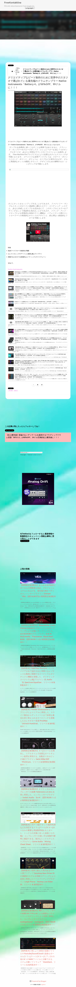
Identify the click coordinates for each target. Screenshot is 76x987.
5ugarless (43, 984)
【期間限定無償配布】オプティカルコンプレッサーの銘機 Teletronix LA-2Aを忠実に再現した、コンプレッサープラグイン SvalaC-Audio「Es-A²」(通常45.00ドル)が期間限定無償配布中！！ (38, 794)
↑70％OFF (11, 390)
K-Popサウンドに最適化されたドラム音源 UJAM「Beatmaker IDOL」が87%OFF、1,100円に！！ (37, 301)
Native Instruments (15, 269)
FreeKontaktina (12, 2)
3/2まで (18, 73)
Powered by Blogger (38, 981)
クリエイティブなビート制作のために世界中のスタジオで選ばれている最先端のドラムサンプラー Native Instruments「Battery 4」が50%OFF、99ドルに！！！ (43, 71)
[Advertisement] (38, 50)
